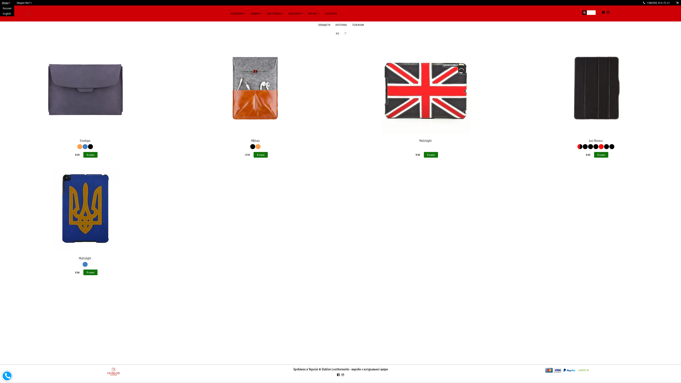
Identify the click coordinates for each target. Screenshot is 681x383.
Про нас (313, 13)
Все (337, 33)
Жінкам (255, 13)
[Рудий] (258, 146)
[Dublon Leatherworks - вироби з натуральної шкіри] (28, 12)
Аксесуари (294, 13)
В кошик (90, 154)
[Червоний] (579, 146)
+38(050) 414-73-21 (658, 2)
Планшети (324, 25)
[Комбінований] (425, 146)
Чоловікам (237, 13)
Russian (7, 8)
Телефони (358, 25)
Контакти (331, 13)
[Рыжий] (79, 146)
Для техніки (274, 13)
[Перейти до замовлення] (677, 2)
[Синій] (85, 146)
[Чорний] (90, 146)
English (7, 13)
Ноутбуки (341, 25)
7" (345, 33)
